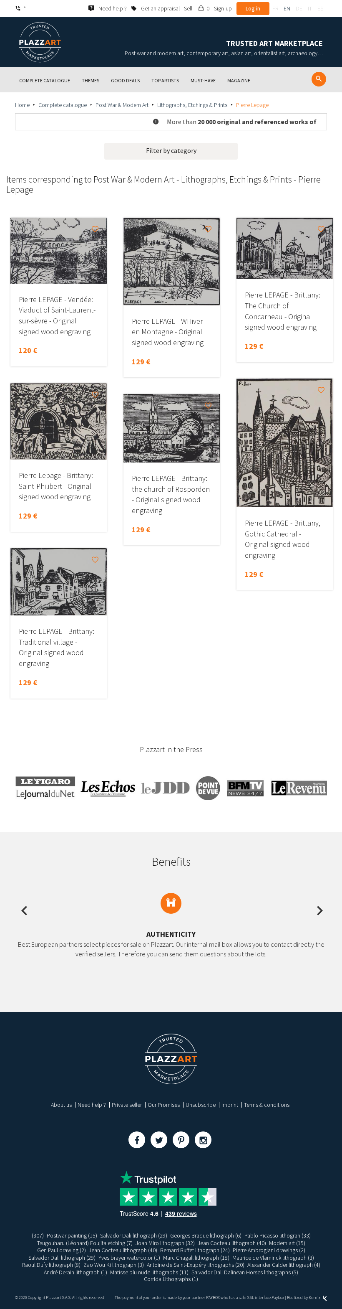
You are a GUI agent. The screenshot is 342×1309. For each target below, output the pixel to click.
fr (275, 8)
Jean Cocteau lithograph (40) (232, 1243)
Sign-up (223, 8)
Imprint (229, 1104)
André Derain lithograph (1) (75, 1272)
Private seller (127, 1104)
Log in (253, 8)
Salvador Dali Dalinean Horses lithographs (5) (244, 1272)
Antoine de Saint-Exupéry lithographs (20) (195, 1264)
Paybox (278, 1297)
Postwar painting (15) (72, 1235)
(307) (38, 1235)
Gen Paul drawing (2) (61, 1250)
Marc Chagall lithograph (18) (196, 1257)
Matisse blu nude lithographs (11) (149, 1272)
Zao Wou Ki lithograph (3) (113, 1264)
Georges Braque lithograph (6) (205, 1235)
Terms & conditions (266, 1104)
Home (22, 105)
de (299, 8)
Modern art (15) (287, 1243)
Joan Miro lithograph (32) (165, 1243)
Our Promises (164, 1104)
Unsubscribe (201, 1104)
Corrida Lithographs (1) (171, 1279)
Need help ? (92, 1104)
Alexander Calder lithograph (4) (283, 1264)
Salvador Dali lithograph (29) (133, 1235)
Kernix (315, 1297)
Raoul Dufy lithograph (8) (51, 1264)
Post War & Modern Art (122, 105)
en (287, 8)
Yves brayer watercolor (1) (129, 1257)
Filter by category (171, 150)
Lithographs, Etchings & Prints (192, 105)
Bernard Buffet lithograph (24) (195, 1250)
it (310, 8)
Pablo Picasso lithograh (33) (277, 1235)
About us (61, 1104)
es (320, 8)
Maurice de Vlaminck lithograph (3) (273, 1257)
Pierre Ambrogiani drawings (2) (269, 1250)
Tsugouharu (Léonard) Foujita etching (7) (85, 1243)
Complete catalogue (62, 105)
